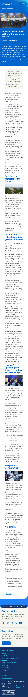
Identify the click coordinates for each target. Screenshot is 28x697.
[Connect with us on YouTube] (20, 623)
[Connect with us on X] (8, 623)
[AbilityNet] (14, 692)
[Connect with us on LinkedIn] (12, 623)
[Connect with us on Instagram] (16, 623)
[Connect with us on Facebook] (4, 623)
